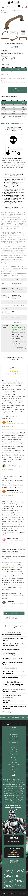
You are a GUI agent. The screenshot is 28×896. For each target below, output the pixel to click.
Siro (12, 10)
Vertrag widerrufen (14, 739)
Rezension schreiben (15, 613)
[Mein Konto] (22, 7)
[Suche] (19, 6)
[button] (3, 7)
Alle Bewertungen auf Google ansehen (14, 618)
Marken (7, 10)
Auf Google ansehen (8, 426)
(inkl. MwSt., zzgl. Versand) (6, 71)
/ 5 (14, 852)
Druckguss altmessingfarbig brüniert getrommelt (12, 54)
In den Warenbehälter (17, 89)
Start (2, 10)
